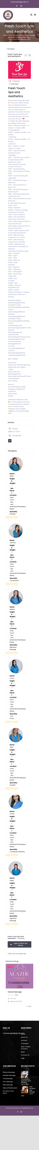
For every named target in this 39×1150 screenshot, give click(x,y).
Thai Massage (8, 1078)
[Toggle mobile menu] (35, 15)
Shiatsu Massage (9, 1072)
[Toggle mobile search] (31, 15)
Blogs (23, 1052)
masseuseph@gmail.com (19, 2)
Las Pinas (13, 998)
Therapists (24, 1043)
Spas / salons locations (25, 1048)
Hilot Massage (8, 1085)
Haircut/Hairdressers (10, 1088)
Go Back (10, 49)
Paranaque (14, 84)
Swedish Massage (9, 1075)
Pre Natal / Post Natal (8, 1092)
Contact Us (25, 1055)
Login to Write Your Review (21, 944)
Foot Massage (8, 1082)
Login (23, 1058)
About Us (24, 1037)
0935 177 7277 (14, 431)
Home (23, 1034)
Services (24, 1040)
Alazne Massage (15, 992)
